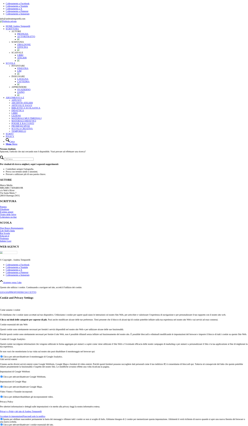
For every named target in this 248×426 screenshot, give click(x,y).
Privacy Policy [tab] (6, 401)
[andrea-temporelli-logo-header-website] (8, 21)
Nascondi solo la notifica (34, 416)
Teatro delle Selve (8, 214)
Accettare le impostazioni (11, 416)
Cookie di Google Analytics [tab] (12, 339)
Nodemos (4, 238)
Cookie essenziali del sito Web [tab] (14, 324)
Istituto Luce (5, 241)
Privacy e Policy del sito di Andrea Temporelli (21, 411)
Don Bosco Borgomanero (11, 228)
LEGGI (3, 292)
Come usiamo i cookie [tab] (10, 310)
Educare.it (4, 236)
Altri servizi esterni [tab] (8, 359)
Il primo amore (6, 212)
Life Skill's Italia (7, 230)
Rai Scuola (5, 233)
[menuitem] (127, 26)
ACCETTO (30, 292)
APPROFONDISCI (16, 292)
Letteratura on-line (8, 217)
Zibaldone (4, 209)
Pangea (3, 207)
